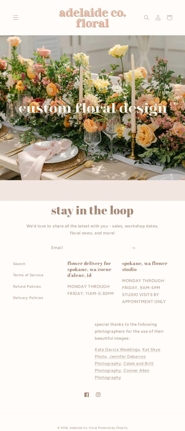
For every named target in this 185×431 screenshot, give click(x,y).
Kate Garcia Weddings (117, 349)
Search (19, 264)
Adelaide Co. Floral (83, 427)
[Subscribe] (133, 248)
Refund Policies (27, 286)
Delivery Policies (28, 298)
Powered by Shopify (113, 427)
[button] (15, 17)
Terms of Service (28, 275)
